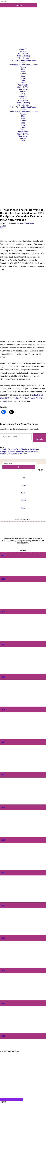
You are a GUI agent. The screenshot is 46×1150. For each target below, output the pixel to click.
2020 (3, 742)
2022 (3, 677)
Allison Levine (28, 224)
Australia (3, 449)
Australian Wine (14, 449)
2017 (3, 840)
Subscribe (39, 439)
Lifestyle (23, 500)
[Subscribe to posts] (23, 19)
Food (23, 493)
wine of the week (20, 454)
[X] (23, 1149)
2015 (3, 905)
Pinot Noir (20, 451)
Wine (17, 224)
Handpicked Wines (7, 451)
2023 (3, 644)
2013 (3, 971)
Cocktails (23, 485)
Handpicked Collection (30, 449)
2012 (3, 1003)
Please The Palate (31, 451)
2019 (3, 775)
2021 (3, 710)
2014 (3, 938)
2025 (3, 579)
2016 (3, 873)
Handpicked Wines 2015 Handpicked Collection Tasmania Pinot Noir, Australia (22, 398)
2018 (3, 807)
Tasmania (3, 454)
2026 (3, 555)
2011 (3, 1036)
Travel (23, 508)
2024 (3, 612)
